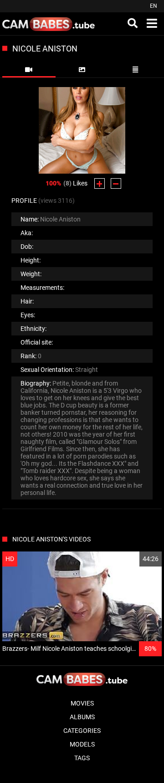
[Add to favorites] (133, 559)
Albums (82, 717)
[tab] (29, 69)
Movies (82, 703)
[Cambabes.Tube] (48, 23)
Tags (82, 758)
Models (82, 744)
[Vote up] (99, 183)
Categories (82, 730)
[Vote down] (116, 183)
